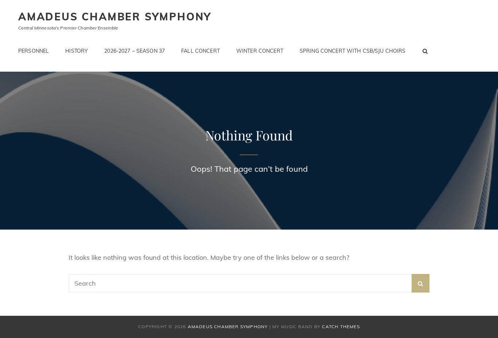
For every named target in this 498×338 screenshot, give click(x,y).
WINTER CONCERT (259, 51)
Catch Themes (340, 326)
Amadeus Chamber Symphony (114, 16)
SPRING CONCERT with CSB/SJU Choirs (353, 51)
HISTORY (76, 51)
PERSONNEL (33, 51)
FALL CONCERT (200, 51)
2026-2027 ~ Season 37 (134, 51)
